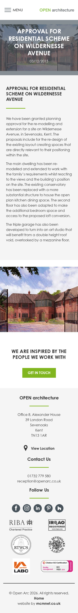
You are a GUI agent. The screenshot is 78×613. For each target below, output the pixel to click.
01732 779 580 (39, 476)
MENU (18, 10)
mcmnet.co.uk (48, 603)
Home (39, 598)
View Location (43, 448)
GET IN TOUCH (39, 373)
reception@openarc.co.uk (39, 481)
